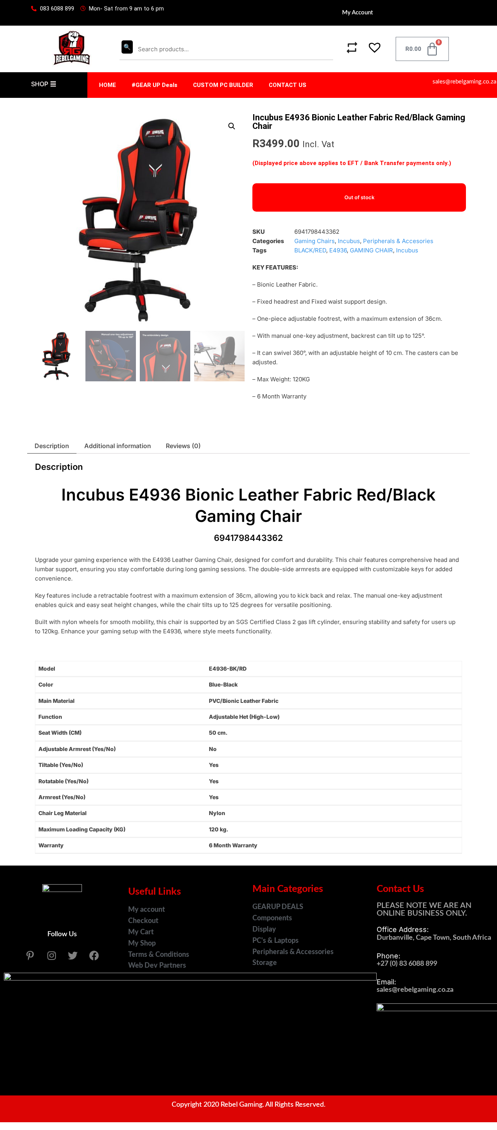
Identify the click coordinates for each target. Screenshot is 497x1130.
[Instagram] (51, 955)
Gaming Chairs (314, 241)
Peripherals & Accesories (398, 241)
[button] (370, 48)
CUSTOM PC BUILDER (223, 85)
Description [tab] (52, 446)
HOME (107, 85)
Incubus (349, 241)
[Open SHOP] (53, 84)
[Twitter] (73, 955)
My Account (357, 13)
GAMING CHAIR (371, 250)
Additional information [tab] (117, 446)
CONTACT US (287, 85)
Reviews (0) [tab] (183, 446)
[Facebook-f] (94, 955)
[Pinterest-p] (30, 955)
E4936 (338, 250)
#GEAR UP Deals (154, 85)
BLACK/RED (310, 250)
